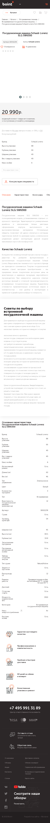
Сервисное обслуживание (35, 767)
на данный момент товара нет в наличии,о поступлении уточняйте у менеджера (18, 120)
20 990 (10, 112)
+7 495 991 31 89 (25, 708)
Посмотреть (19, 804)
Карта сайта (29, 778)
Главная (5, 19)
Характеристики (21, 195)
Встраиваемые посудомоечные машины (18, 22)
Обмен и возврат (31, 763)
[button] (25, 75)
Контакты (8, 772)
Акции (7, 767)
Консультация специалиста (21, 181)
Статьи (7, 778)
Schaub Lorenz (34, 42)
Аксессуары (37, 195)
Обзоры (8, 763)
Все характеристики (10, 170)
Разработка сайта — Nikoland (36, 817)
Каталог (14, 19)
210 (41, 131)
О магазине (9, 758)
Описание (6, 195)
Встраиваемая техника (28, 19)
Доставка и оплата (32, 758)
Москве (15, 131)
